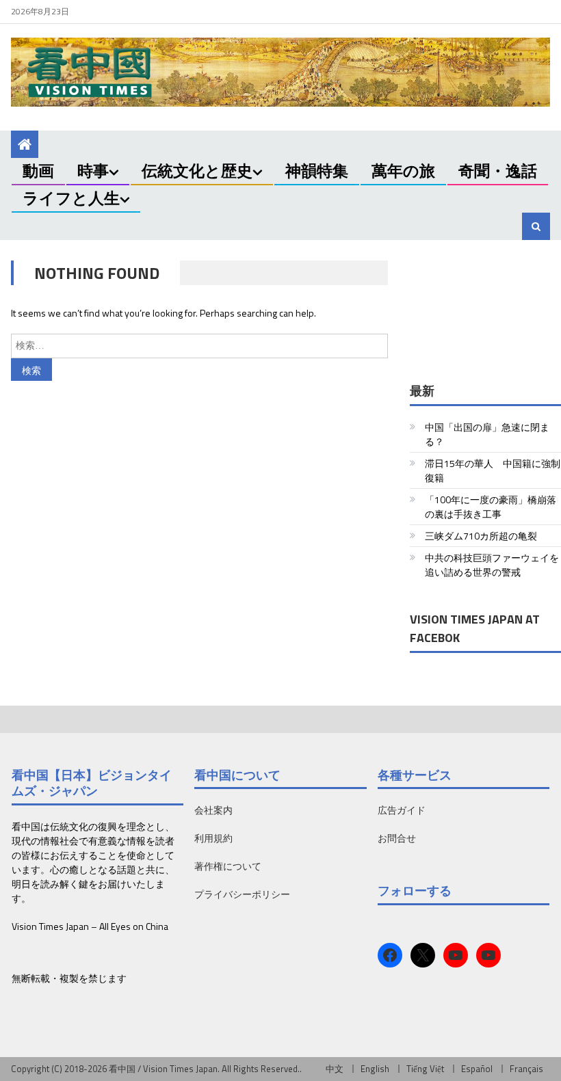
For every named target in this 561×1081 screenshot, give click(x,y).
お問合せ (397, 838)
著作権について (227, 866)
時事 (93, 171)
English (375, 1069)
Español (477, 1069)
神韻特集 (316, 171)
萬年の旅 (403, 171)
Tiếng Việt (425, 1069)
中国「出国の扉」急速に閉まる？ (487, 434)
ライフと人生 (71, 198)
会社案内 (213, 810)
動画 (38, 171)
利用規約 (213, 838)
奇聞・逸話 (497, 171)
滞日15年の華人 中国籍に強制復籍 (492, 470)
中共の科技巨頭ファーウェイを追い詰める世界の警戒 (492, 564)
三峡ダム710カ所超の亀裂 (481, 536)
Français (526, 1069)
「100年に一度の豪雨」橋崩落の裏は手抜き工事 (490, 506)
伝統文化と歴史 (197, 171)
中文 (334, 1069)
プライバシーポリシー (242, 894)
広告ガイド (402, 810)
